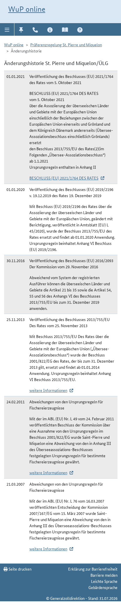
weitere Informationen (48, 390)
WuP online (26, 9)
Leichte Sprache (104, 581)
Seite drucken (19, 569)
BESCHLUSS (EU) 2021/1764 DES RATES (63, 178)
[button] (7, 29)
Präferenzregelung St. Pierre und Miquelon (66, 44)
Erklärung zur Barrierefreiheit (92, 569)
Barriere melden (103, 575)
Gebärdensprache (102, 587)
